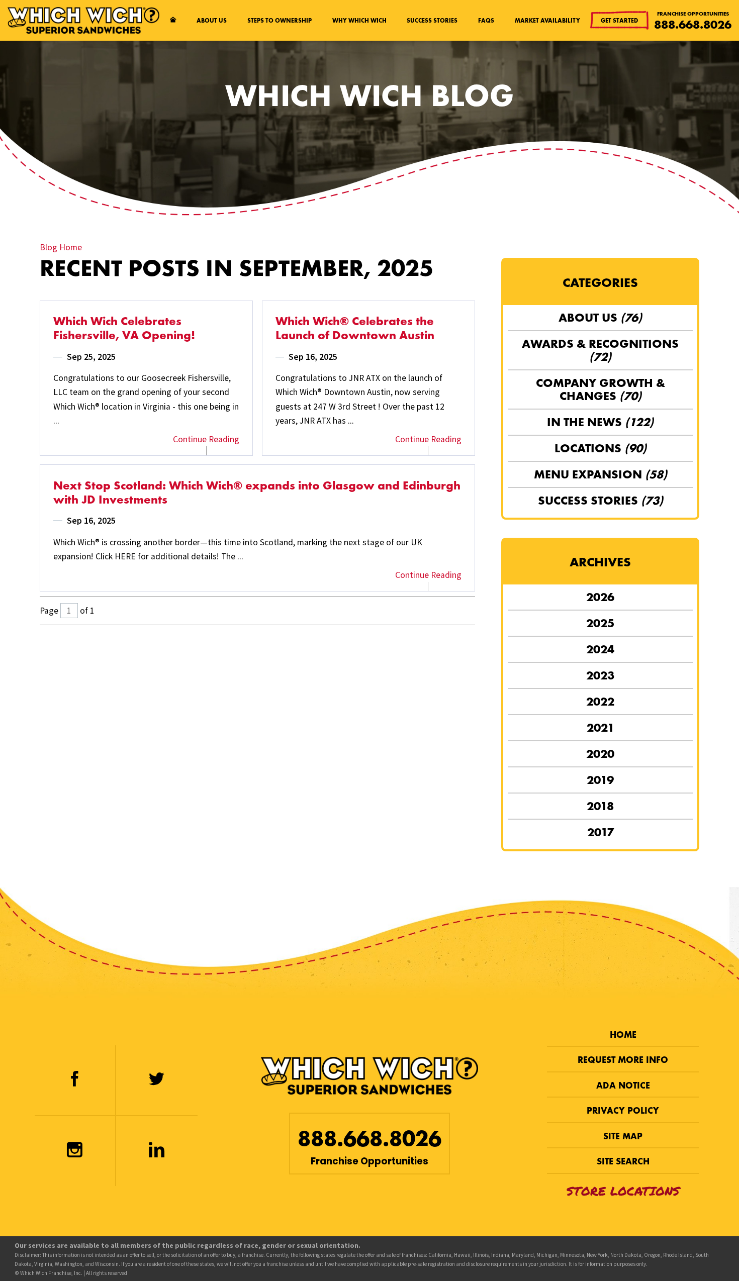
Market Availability (547, 20)
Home (623, 1034)
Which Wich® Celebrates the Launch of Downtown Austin (354, 328)
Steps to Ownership (279, 20)
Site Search (623, 1161)
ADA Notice (623, 1085)
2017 (600, 832)
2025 (600, 623)
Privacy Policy (623, 1110)
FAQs (486, 20)
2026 (600, 597)
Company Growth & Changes (600, 389)
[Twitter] (157, 1080)
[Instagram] (75, 1151)
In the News (600, 422)
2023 (600, 675)
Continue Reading (206, 439)
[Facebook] (75, 1080)
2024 (600, 649)
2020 (600, 754)
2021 (600, 728)
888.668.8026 (692, 24)
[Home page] (172, 20)
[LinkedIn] (157, 1151)
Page (49, 610)
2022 (600, 702)
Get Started (619, 20)
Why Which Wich (359, 20)
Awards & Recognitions (600, 350)
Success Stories (432, 20)
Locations (600, 448)
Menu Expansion (600, 474)
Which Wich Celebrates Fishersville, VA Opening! (124, 328)
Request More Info (623, 1059)
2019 (600, 780)
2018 (600, 806)
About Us (212, 20)
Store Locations (623, 1191)
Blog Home (61, 247)
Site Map (622, 1136)
